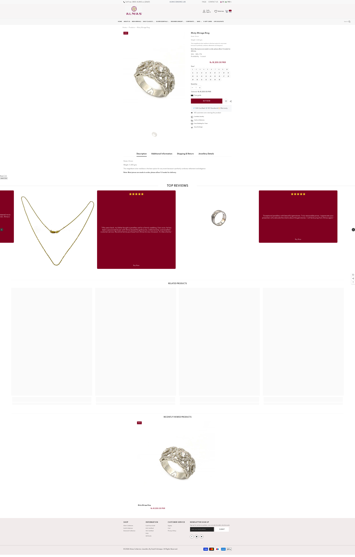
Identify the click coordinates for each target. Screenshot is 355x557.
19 (228, 73)
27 (223, 76)
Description (142, 154)
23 (206, 76)
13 (201, 73)
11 (192, 73)
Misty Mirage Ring (144, 505)
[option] (154, 77)
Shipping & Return (185, 154)
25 (215, 76)
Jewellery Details (206, 154)
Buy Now (206, 101)
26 (219, 76)
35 (219, 79)
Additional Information (161, 154)
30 (197, 79)
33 (210, 79)
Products (132, 27)
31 (201, 79)
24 (210, 76)
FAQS (204, 2)
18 (223, 73)
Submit (222, 529)
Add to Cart (4, 178)
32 (206, 79)
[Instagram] (196, 536)
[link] (226, 101)
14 (206, 73)
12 (197, 73)
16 (214, 73)
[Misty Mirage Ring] (177, 461)
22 (201, 76)
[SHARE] (230, 101)
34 (215, 79)
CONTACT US (213, 2)
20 (192, 76)
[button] (1, 229)
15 (210, 73)
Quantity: (194, 84)
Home (124, 27)
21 (197, 76)
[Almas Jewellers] (57, 229)
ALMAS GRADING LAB (178, 2)
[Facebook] (191, 536)
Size (192, 66)
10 (227, 69)
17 (219, 73)
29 (192, 79)
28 (228, 76)
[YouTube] (201, 536)
